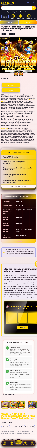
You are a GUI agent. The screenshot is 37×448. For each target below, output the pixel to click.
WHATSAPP (25, 444)
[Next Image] (35, 55)
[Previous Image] (1, 55)
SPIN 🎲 (22, 327)
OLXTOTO (4, 128)
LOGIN (9, 22)
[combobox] (16, 8)
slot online (27, 118)
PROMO (5, 444)
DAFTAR (28, 22)
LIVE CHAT (32, 444)
